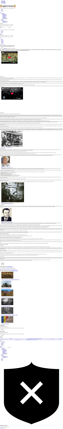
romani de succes (39, 339)
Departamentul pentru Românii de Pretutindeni (35, 338)
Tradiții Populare (4, 17)
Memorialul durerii (4, 22)
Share (1, 202)
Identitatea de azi (3, 13)
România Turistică (4, 350)
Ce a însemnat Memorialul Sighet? (6, 306)
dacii (24, 338)
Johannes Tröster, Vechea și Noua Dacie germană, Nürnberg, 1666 (10, 279)
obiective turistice (17, 339)
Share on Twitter (11, 147)
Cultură (2, 19)
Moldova (8, 339)
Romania (29, 339)
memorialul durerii (60, 338)
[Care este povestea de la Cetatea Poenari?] (32, 292)
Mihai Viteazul (5, 339)
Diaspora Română (3, 1)
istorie (53, 338)
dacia (23, 338)
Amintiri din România (5, 18)
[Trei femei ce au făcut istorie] (32, 319)
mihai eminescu (2, 339)
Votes (1, 40)
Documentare (2, 20)
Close (0, 346)
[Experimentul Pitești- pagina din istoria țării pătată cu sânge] (32, 310)
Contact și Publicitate (3, 2)
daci (22, 338)
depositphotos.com (3, 342)
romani (26, 339)
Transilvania (59, 339)
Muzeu (11, 339)
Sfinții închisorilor (4, 356)
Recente (2, 9)
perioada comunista (12, 269)
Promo (2, 344)
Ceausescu (1, 269)
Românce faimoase (5, 16)
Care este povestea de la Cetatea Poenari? (6, 297)
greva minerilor (3, 269)
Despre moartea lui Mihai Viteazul (5, 288)
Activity (2, 41)
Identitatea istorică (14, 270)
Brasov (6, 338)
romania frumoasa (34, 339)
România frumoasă (5, 14)
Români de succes (4, 15)
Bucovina (8, 338)
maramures (55, 338)
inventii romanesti (45, 338)
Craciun (21, 338)
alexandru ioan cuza (2, 338)
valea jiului (15, 269)
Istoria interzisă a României (5, 21)
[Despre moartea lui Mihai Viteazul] (32, 284)
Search (9, 27)
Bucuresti (10, 338)
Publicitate (2, 343)
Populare (2, 31)
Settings (2, 42)
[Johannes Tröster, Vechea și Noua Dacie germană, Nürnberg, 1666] (32, 275)
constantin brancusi (19, 338)
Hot (1, 10)
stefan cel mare (48, 339)
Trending (2, 32)
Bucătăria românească (5, 353)
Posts (1, 39)
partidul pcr (9, 269)
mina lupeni (6, 269)
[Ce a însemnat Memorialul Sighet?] (32, 301)
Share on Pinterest (3, 147)
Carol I (12, 338)
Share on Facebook (7, 147)
